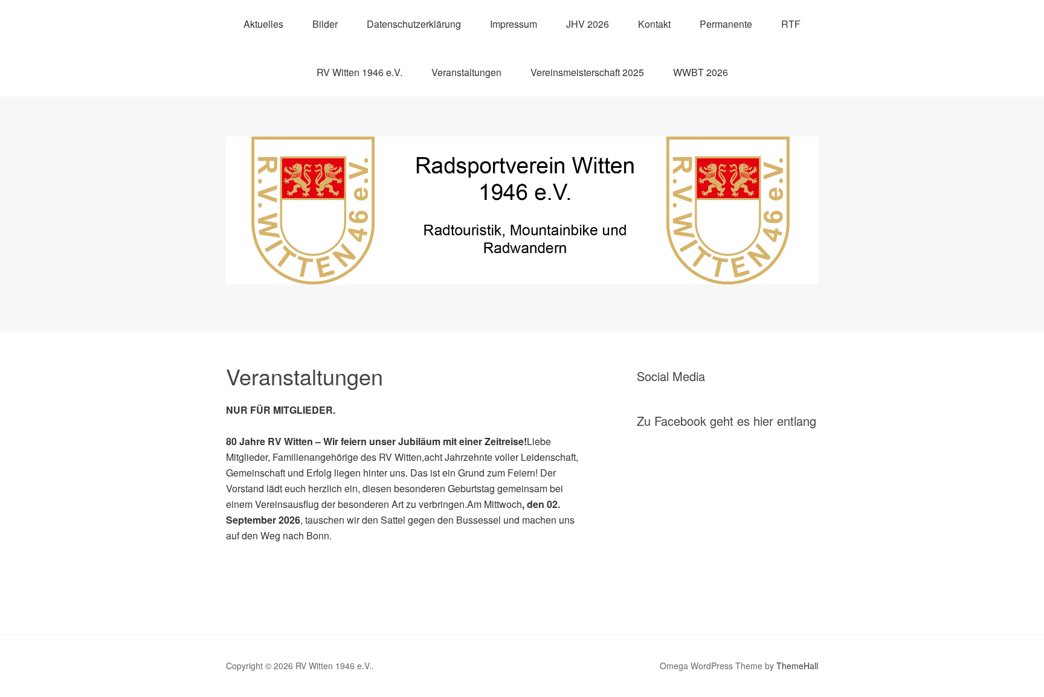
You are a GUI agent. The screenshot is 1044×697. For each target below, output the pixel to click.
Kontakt (654, 24)
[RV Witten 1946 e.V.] (522, 273)
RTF (791, 24)
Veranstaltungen (466, 72)
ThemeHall (797, 666)
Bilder (325, 24)
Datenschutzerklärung (414, 24)
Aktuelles (263, 24)
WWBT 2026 (700, 72)
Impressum (513, 24)
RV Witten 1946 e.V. (359, 72)
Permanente (726, 24)
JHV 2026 (587, 24)
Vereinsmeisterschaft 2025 (587, 72)
